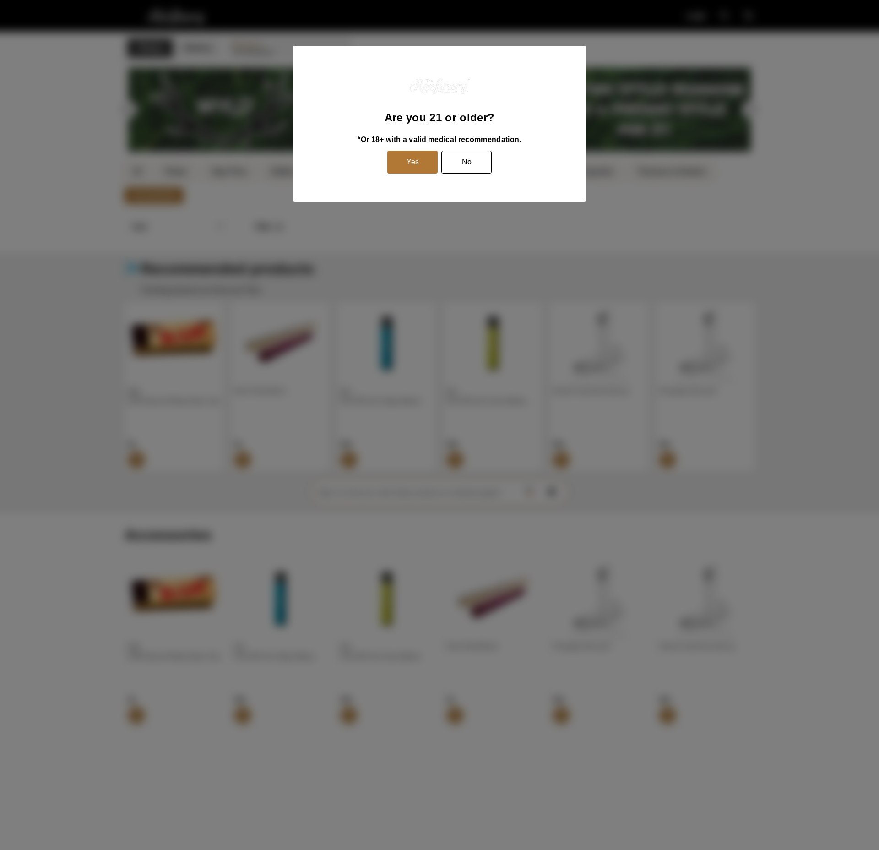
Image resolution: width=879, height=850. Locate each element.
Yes (413, 162)
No (467, 162)
